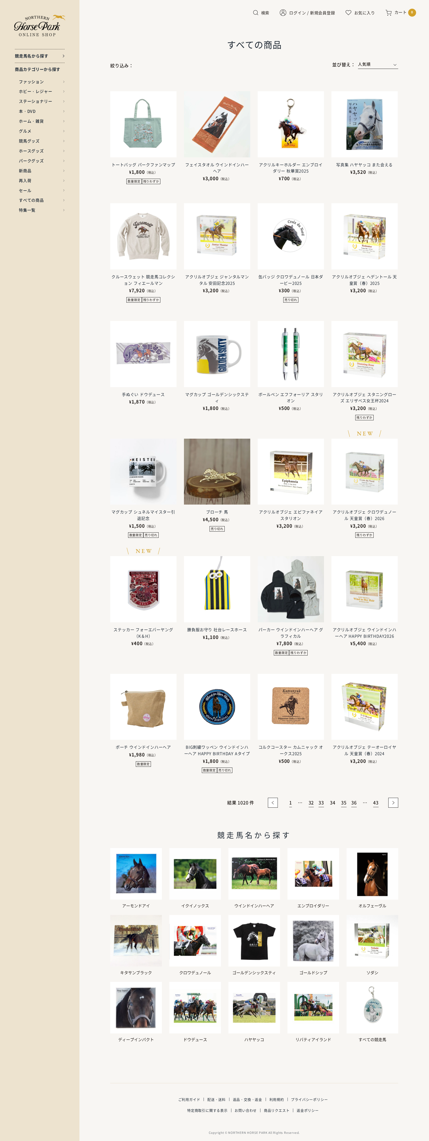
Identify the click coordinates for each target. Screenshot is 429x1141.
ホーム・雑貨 (31, 121)
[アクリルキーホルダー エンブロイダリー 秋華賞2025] (291, 124)
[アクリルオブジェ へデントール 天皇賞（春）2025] (364, 236)
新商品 (25, 170)
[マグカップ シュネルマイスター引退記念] (143, 472)
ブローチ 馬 (217, 512)
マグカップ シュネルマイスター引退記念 (143, 515)
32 (311, 802)
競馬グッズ (29, 141)
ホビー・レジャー (35, 91)
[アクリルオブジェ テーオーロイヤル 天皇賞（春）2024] (364, 707)
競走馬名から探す (31, 56)
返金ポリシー (308, 1110)
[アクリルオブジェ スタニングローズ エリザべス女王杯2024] (364, 354)
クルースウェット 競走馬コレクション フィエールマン (143, 280)
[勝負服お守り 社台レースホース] (217, 589)
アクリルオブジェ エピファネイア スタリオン (291, 515)
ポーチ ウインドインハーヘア (143, 747)
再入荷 (25, 180)
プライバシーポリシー (309, 1099)
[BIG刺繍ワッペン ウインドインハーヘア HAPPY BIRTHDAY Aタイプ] (217, 707)
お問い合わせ (246, 1110)
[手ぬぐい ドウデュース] (143, 354)
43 (376, 802)
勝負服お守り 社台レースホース (217, 629)
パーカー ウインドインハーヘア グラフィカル (290, 633)
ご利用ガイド (189, 1099)
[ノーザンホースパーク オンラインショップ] (40, 25)
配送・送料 (216, 1099)
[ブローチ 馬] (217, 472)
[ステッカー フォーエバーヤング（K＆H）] (143, 589)
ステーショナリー (35, 101)
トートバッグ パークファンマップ (143, 165)
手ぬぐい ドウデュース (143, 394)
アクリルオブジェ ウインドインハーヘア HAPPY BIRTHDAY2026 (364, 633)
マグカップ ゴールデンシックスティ (217, 397)
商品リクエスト (277, 1110)
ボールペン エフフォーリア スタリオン (290, 397)
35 (344, 802)
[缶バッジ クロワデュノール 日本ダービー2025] (291, 236)
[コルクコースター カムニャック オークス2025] (291, 707)
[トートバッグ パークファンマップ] (143, 124)
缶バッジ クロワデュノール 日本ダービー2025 (290, 280)
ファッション (31, 82)
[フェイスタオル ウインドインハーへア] (217, 124)
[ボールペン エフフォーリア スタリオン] (291, 354)
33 (321, 802)
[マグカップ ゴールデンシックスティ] (217, 354)
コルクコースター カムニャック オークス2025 (290, 750)
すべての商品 (31, 200)
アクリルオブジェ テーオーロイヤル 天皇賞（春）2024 (364, 750)
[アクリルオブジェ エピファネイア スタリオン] (291, 472)
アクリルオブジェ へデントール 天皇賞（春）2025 (364, 280)
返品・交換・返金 (247, 1099)
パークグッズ (31, 161)
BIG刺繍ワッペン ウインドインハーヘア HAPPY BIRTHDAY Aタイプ (217, 750)
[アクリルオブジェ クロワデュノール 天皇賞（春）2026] (364, 472)
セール (25, 190)
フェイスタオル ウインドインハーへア (217, 168)
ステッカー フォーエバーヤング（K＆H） (143, 633)
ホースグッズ (31, 151)
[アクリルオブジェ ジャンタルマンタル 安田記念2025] (217, 236)
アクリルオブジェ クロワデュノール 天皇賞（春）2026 (364, 515)
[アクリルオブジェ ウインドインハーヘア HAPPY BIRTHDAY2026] (364, 589)
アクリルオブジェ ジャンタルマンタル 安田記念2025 (217, 280)
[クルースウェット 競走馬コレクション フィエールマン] (143, 236)
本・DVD (27, 111)
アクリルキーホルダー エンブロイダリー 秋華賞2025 (291, 168)
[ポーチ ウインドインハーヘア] (143, 707)
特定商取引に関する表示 (207, 1110)
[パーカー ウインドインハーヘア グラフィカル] (291, 589)
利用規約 (276, 1099)
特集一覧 (27, 210)
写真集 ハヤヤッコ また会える (364, 165)
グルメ (25, 131)
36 (354, 802)
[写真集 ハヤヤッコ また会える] (364, 124)
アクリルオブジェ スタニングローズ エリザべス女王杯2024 (364, 397)
